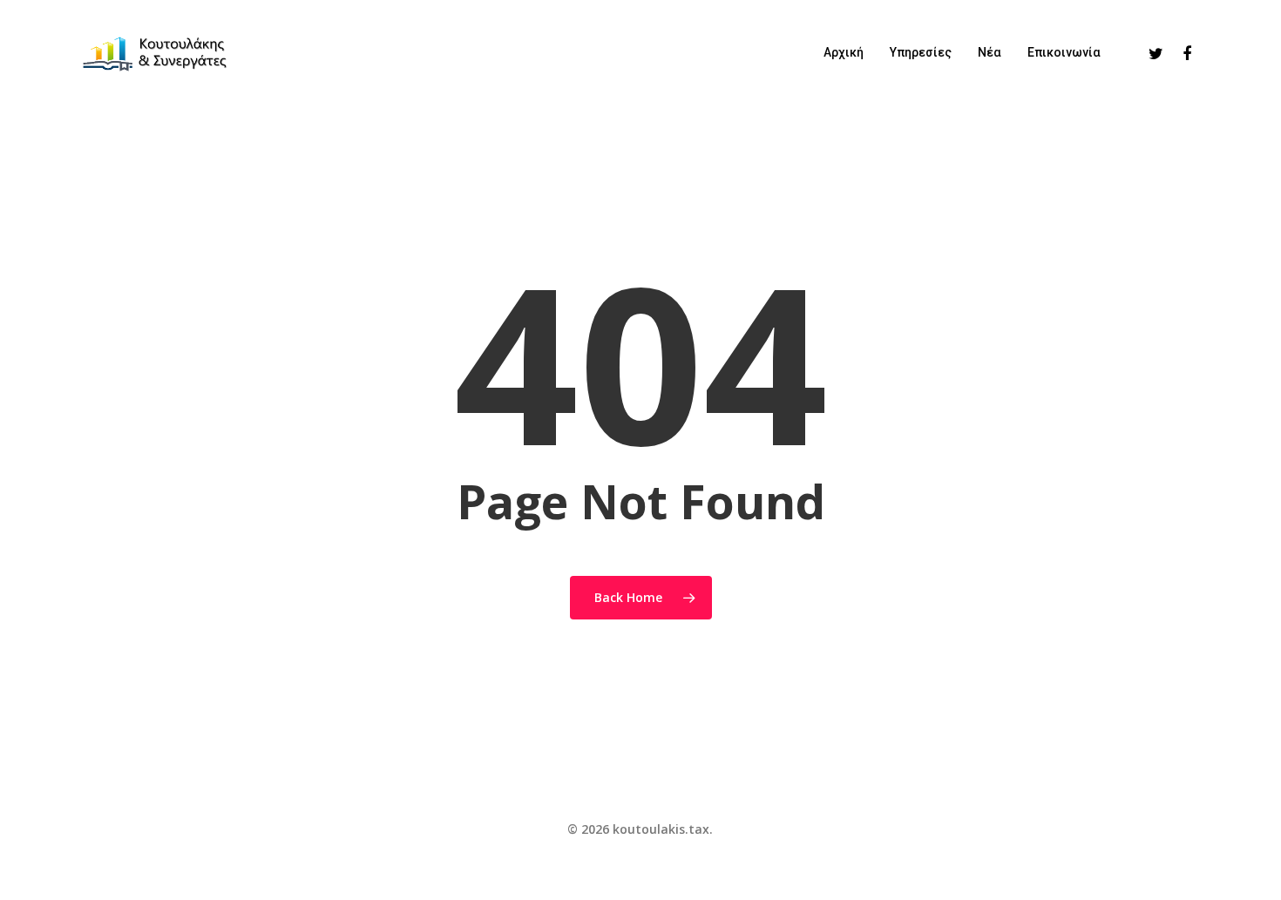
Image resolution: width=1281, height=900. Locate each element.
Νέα (989, 52)
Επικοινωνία (1064, 52)
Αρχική (844, 52)
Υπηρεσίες (921, 52)
